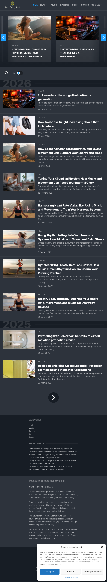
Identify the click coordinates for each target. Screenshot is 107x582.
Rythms (64, 5)
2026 (17, 83)
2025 (17, 324)
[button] (101, 547)
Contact (96, 5)
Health (44, 5)
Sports (85, 5)
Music (54, 5)
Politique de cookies (71, 577)
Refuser (70, 571)
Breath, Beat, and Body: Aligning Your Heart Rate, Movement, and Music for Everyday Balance (68, 303)
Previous (3, 37)
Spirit (75, 5)
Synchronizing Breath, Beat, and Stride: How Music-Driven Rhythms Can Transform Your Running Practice (68, 269)
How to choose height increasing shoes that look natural (53, 452)
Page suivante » (53, 397)
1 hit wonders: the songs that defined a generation (77, 53)
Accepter (49, 571)
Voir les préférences (92, 571)
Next (103, 37)
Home (35, 5)
